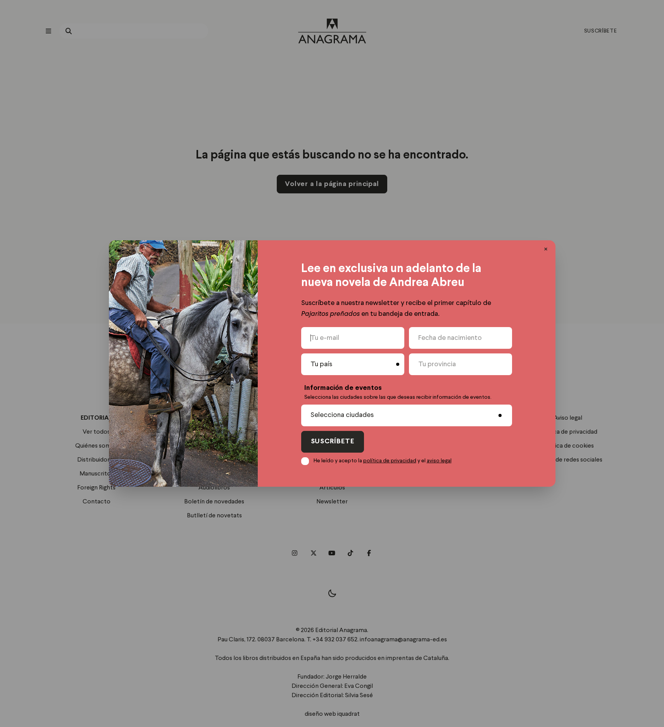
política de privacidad (389, 460)
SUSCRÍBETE (332, 441)
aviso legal (439, 460)
